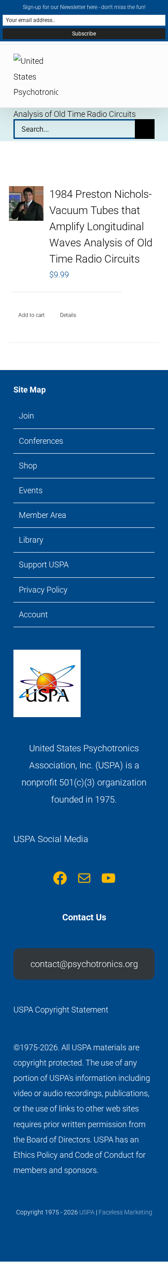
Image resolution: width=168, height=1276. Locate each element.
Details (68, 315)
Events (31, 490)
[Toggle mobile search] (134, 65)
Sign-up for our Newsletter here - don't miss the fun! (84, 7)
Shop (28, 465)
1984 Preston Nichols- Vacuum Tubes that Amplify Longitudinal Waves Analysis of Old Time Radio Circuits (100, 226)
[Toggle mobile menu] (151, 65)
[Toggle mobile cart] (118, 65)
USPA (87, 1212)
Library (31, 539)
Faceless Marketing (125, 1212)
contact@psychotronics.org (84, 964)
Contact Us (84, 917)
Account (33, 614)
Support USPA (44, 564)
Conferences (41, 441)
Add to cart (31, 315)
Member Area (42, 515)
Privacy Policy (43, 589)
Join (26, 415)
